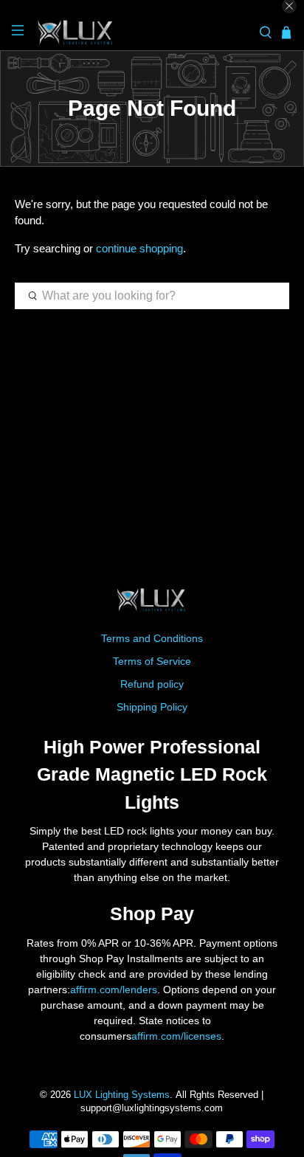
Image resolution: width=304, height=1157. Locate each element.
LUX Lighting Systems (122, 1095)
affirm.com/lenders (113, 989)
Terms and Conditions (152, 638)
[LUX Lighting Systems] (141, 32)
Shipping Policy (152, 707)
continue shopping (139, 248)
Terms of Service (152, 661)
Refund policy (152, 684)
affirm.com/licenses (176, 1036)
